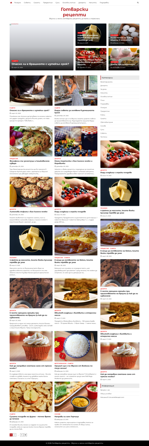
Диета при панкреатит (122, 64)
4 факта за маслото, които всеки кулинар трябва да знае (88, 37)
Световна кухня (106, 122)
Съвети (27, 3)
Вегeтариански (60, 363)
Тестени (103, 137)
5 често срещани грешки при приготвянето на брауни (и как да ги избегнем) (28, 315)
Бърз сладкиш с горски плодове (70, 212)
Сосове (57, 414)
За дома (103, 89)
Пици (102, 100)
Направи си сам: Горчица (67, 416)
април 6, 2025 (83, 43)
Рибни (102, 115)
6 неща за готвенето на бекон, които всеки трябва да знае (74, 261)
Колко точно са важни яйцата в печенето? (121, 39)
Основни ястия (69, 3)
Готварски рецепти (74, 12)
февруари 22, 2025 (118, 43)
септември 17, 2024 (118, 67)
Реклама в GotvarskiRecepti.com (112, 397)
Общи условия (105, 394)
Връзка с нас (105, 390)
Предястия (48, 3)
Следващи (25, 434)
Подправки (104, 3)
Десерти (82, 3)
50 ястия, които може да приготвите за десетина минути (90, 62)
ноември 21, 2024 (85, 67)
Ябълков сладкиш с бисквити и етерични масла (116, 335)
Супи (57, 3)
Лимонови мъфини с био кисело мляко (28, 212)
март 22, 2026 (18, 67)
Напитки (93, 3)
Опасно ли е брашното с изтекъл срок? (40, 63)
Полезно (17, 3)
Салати (37, 3)
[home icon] (11, 2)
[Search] (137, 2)
